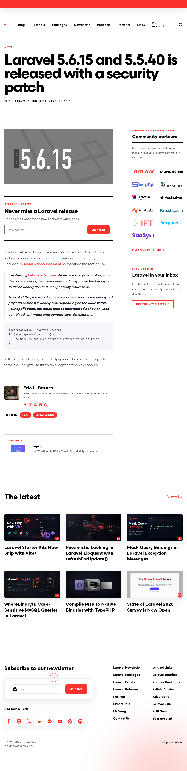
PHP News (160, 711)
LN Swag (119, 711)
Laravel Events (124, 682)
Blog (21, 25)
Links (141, 25)
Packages (59, 25)
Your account (162, 718)
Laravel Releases (45, 415)
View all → (175, 496)
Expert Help (121, 704)
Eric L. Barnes (15, 101)
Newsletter (82, 25)
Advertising (161, 696)
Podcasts (103, 25)
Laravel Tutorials (165, 675)
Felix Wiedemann (42, 275)
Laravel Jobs (162, 704)
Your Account (158, 25)
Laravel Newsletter (127, 667)
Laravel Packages (126, 675)
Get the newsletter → (153, 304)
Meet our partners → (148, 249)
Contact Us (121, 718)
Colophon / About (171, 742)
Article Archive (164, 689)
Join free (98, 230)
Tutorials (38, 25)
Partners (124, 25)
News (8, 47)
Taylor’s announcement (42, 264)
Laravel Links (162, 667)
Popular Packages (166, 682)
